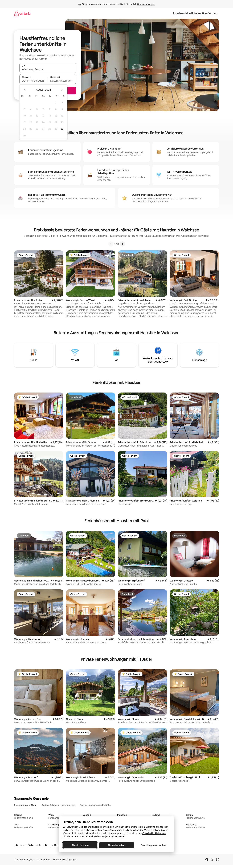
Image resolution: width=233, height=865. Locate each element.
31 (24, 135)
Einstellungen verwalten (153, 845)
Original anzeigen (146, 4)
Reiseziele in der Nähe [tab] (25, 805)
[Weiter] (122, 244)
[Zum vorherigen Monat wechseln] (25, 90)
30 (62, 128)
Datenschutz (43, 859)
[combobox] (48, 69)
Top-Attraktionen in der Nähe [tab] (95, 805)
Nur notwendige (116, 845)
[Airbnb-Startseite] (22, 13)
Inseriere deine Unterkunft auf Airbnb (195, 13)
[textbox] (33, 81)
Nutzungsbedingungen (65, 859)
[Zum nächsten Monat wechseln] (62, 90)
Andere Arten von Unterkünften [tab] (58, 805)
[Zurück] (110, 244)
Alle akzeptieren (80, 845)
